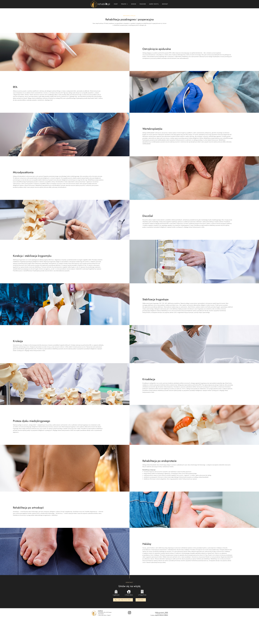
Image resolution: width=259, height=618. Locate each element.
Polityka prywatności (159, 612)
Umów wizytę (154, 4)
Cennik (133, 4)
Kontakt (165, 4)
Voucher (142, 4)
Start (116, 4)
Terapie (123, 4)
